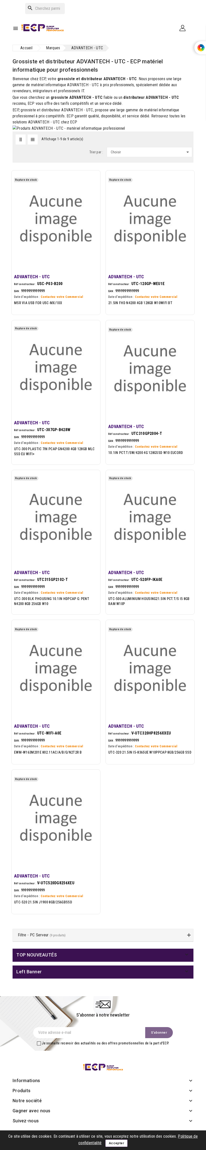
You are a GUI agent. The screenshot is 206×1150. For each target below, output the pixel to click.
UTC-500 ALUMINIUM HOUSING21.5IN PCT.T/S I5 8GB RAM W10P (149, 601)
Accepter (116, 1143)
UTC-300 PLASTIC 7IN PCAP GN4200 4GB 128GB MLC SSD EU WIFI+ (54, 451)
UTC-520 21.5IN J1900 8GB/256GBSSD (43, 902)
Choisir (151, 152)
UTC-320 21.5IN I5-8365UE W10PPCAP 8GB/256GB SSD (149, 752)
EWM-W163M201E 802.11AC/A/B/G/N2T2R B (48, 752)
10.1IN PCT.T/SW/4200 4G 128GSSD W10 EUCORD (145, 453)
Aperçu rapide (90, 193)
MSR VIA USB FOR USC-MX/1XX (38, 303)
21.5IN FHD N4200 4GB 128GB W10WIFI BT (140, 303)
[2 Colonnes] (21, 139)
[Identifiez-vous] (184, 27)
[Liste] (33, 139)
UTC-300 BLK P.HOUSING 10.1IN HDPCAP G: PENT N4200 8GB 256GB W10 (51, 601)
